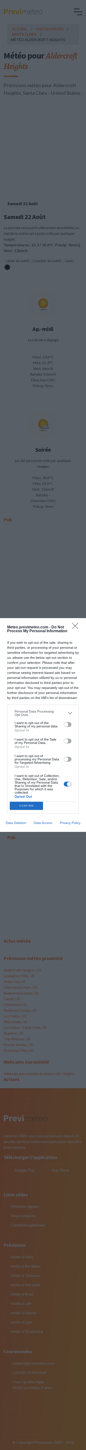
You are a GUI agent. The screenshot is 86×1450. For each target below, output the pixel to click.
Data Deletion (16, 823)
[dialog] (43, 725)
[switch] (67, 724)
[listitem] (43, 713)
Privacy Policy (70, 823)
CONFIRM (26, 805)
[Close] (76, 627)
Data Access (43, 823)
